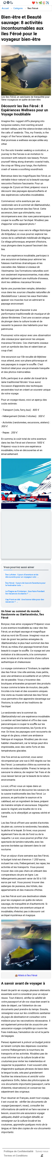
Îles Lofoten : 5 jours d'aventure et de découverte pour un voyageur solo (22, 575)
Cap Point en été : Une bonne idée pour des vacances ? (24, 600)
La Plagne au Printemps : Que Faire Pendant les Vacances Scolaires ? (24, 592)
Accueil (5, 8)
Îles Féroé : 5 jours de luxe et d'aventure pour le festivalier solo (25, 584)
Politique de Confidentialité (18, 1151)
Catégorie (18, 8)
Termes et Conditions (16, 1155)
